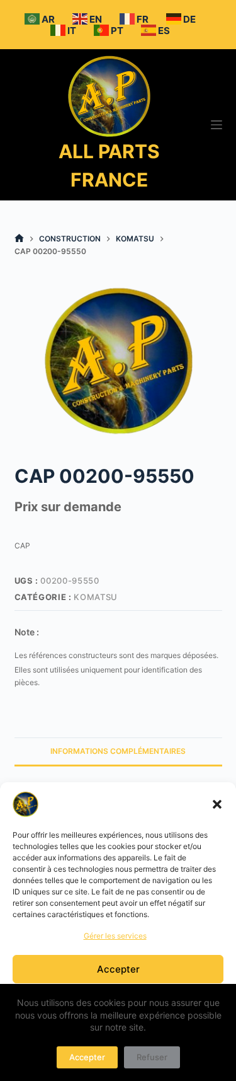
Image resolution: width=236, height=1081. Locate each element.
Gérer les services (115, 935)
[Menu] (216, 124)
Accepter (118, 969)
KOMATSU (96, 597)
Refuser (152, 1057)
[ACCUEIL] (19, 238)
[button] (217, 804)
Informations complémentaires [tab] (118, 751)
